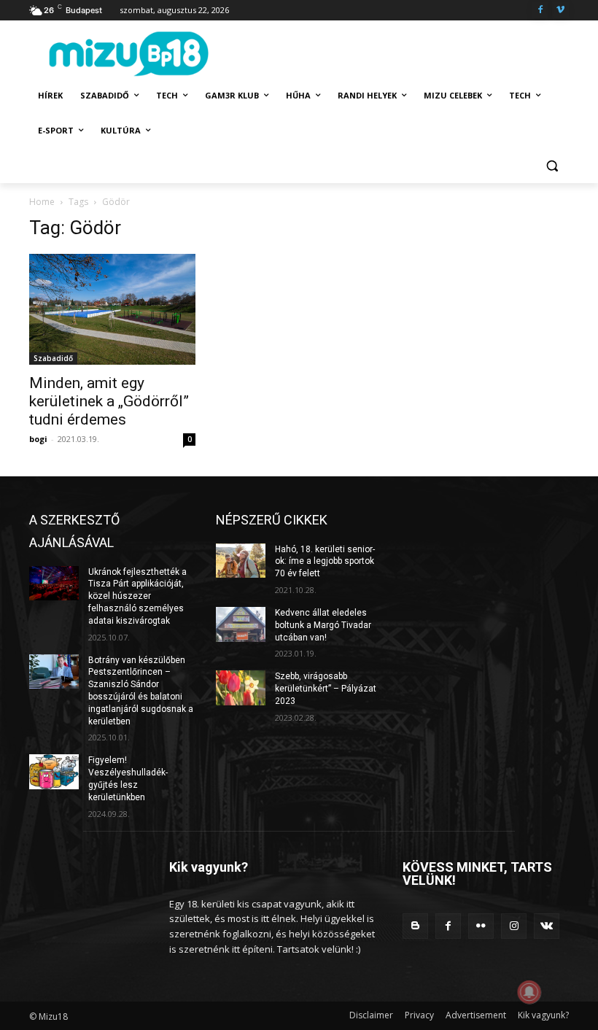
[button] (552, 166)
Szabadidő (53, 358)
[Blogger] (415, 926)
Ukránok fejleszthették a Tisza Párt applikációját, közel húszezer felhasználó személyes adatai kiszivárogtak (137, 596)
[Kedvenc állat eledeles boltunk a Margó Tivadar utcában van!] (240, 624)
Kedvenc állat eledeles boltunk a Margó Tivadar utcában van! (323, 625)
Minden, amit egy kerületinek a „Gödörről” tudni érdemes (109, 401)
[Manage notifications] (529, 992)
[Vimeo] (560, 10)
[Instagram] (514, 926)
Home (42, 201)
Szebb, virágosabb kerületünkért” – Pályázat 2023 (325, 688)
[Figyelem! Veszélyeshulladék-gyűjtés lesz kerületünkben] (54, 771)
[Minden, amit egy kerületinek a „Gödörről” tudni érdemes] (112, 309)
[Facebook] (540, 10)
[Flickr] (481, 926)
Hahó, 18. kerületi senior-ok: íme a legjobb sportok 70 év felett (325, 561)
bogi (38, 438)
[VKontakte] (546, 926)
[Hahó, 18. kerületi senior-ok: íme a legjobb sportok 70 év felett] (240, 560)
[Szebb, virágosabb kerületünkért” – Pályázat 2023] (240, 687)
